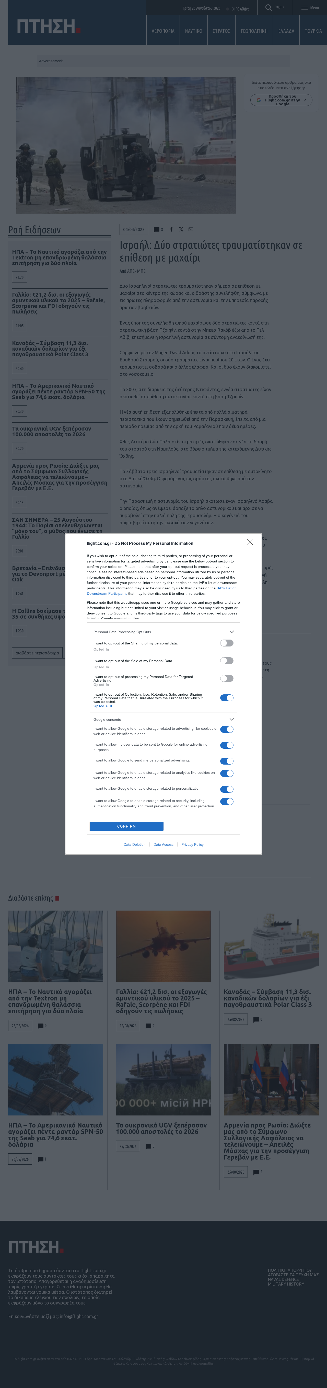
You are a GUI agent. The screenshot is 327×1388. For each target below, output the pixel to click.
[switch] (226, 643)
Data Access (163, 844)
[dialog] (163, 694)
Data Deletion (135, 844)
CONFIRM (126, 826)
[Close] (252, 544)
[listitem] (163, 631)
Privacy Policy (192, 844)
